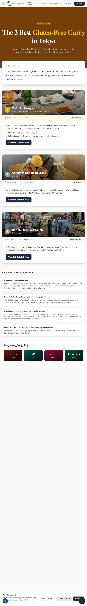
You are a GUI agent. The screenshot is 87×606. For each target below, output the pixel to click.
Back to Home (13, 66)
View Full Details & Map (18, 142)
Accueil (11, 4)
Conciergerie (54, 4)
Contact (43, 4)
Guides (19, 4)
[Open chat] (82, 601)
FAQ (36, 4)
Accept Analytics (63, 598)
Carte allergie (29, 3)
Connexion (79, 4)
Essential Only (47, 598)
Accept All (78, 598)
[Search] (61, 4)
